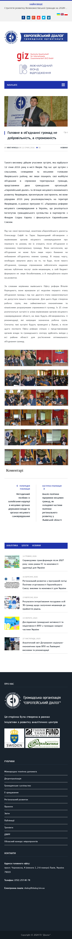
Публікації (9, 820)
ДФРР (7, 834)
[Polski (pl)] (66, 14)
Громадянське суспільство (17, 785)
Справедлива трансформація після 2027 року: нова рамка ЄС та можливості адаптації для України (43, 564)
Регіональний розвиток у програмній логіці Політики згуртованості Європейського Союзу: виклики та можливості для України (45, 585)
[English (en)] (62, 14)
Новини (64, 147)
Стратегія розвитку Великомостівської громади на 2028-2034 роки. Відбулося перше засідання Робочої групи (36, 8)
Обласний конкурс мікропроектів (21, 841)
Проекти (8, 806)
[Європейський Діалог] (36, 36)
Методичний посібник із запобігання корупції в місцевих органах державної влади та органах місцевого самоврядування (19, 505)
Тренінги (8, 827)
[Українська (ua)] (58, 14)
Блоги (25, 545)
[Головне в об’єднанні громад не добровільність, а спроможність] (36, 112)
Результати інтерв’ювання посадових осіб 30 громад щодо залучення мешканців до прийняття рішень (44, 605)
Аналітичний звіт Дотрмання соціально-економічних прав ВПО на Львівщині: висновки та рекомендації (43, 646)
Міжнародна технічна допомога (20, 771)
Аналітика (12, 545)
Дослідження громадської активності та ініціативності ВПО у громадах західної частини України (43, 626)
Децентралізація (12, 778)
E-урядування (11, 792)
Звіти (7, 813)
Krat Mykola (12, 147)
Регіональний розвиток (16, 799)
